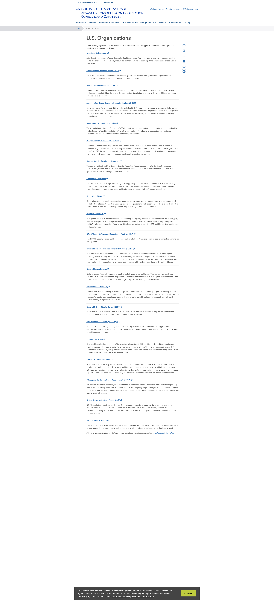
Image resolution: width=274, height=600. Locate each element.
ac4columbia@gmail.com (165, 433)
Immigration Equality (95, 213)
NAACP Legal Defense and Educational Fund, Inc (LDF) (109, 234)
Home (78, 28)
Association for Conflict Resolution (101, 123)
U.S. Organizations (190, 9)
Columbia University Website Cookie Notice (133, 596)
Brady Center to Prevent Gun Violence (102, 140)
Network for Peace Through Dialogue (102, 321)
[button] (184, 46)
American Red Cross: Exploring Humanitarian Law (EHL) (110, 103)
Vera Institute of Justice (96, 420)
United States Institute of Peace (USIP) (103, 400)
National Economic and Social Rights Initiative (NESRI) (109, 248)
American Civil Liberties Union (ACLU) (102, 85)
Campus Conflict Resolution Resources (102, 161)
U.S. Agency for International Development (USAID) (108, 379)
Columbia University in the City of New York (94, 2)
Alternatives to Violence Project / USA (102, 70)
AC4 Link (153, 9)
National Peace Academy (97, 286)
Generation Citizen (94, 196)
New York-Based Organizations (170, 9)
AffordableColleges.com (96, 53)
